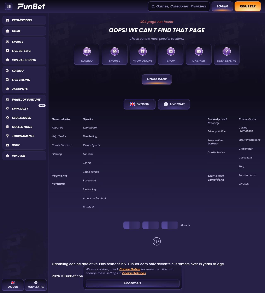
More (184, 225)
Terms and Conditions (216, 178)
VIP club (244, 184)
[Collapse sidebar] (8, 6)
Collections (245, 157)
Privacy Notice (216, 131)
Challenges (246, 148)
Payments (59, 176)
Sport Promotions (249, 140)
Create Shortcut (61, 145)
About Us (57, 127)
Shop (242, 166)
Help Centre (59, 136)
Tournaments (247, 175)
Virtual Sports (91, 145)
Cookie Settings (134, 273)
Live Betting (90, 136)
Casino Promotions (246, 129)
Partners (58, 184)
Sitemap (57, 154)
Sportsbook (90, 127)
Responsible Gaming (215, 141)
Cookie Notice (216, 152)
